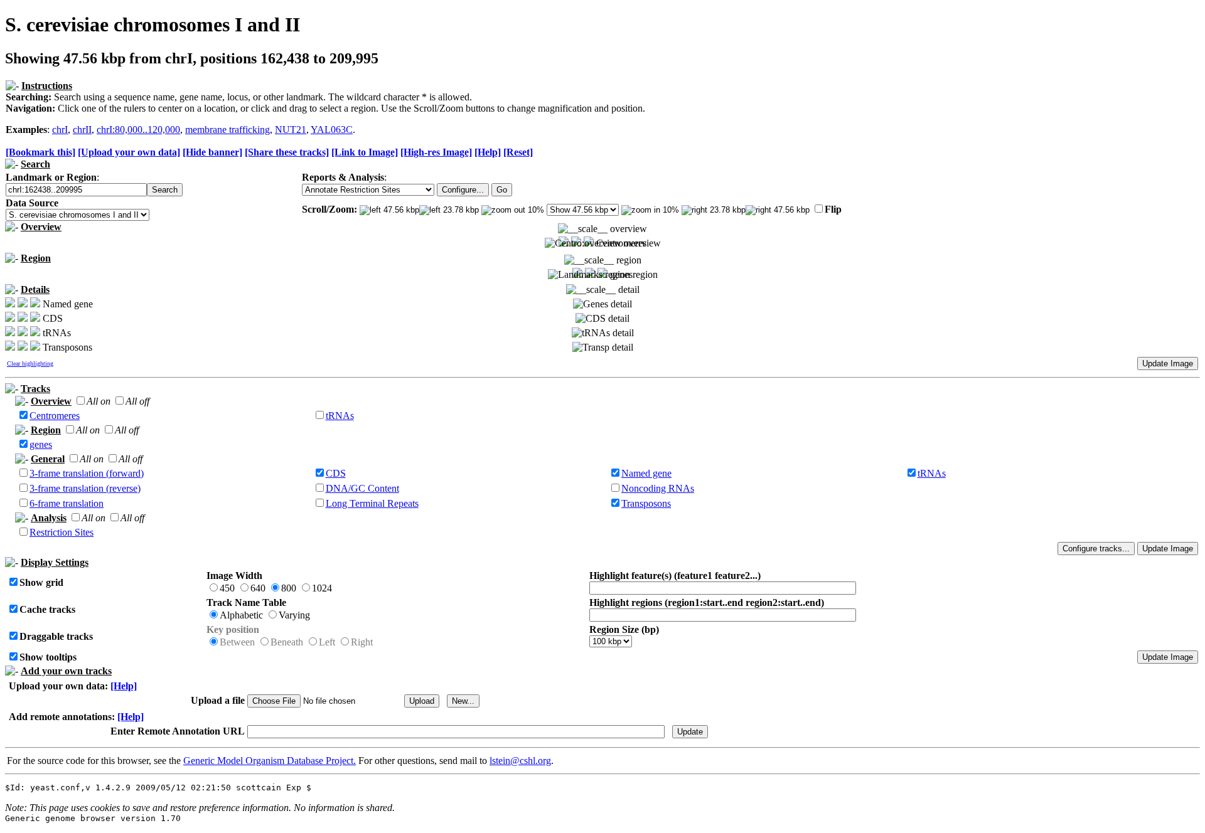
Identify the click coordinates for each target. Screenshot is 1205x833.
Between (237, 642)
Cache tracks (47, 609)
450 (227, 588)
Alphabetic (241, 615)
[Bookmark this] (40, 152)
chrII (82, 129)
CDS (336, 473)
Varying (294, 615)
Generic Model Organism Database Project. (269, 760)
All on (98, 401)
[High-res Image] (436, 152)
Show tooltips (48, 657)
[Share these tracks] (287, 152)
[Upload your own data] (129, 152)
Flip (833, 209)
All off (137, 401)
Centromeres (54, 415)
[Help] (487, 152)
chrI (60, 129)
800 (288, 588)
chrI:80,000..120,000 (138, 129)
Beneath (286, 642)
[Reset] (518, 152)
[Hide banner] (212, 152)
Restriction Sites (61, 532)
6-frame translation (66, 503)
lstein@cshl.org (520, 760)
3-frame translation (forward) (86, 473)
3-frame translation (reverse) (85, 488)
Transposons (646, 503)
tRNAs (340, 415)
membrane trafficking (227, 129)
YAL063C (332, 129)
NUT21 (290, 129)
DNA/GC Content (362, 488)
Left (327, 642)
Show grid (41, 582)
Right (362, 642)
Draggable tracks (56, 636)
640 (257, 588)
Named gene (646, 473)
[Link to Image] (364, 152)
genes (40, 444)
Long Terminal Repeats (372, 503)
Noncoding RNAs (657, 488)
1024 (322, 588)
